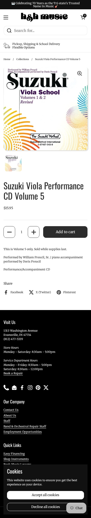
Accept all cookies (45, 495)
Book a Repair (13, 373)
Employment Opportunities (23, 431)
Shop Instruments (16, 459)
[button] (9, 232)
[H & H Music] (44, 17)
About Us (10, 415)
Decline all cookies (45, 507)
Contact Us (11, 410)
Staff (7, 421)
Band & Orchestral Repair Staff (25, 426)
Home (7, 59)
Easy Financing (14, 453)
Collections (22, 59)
